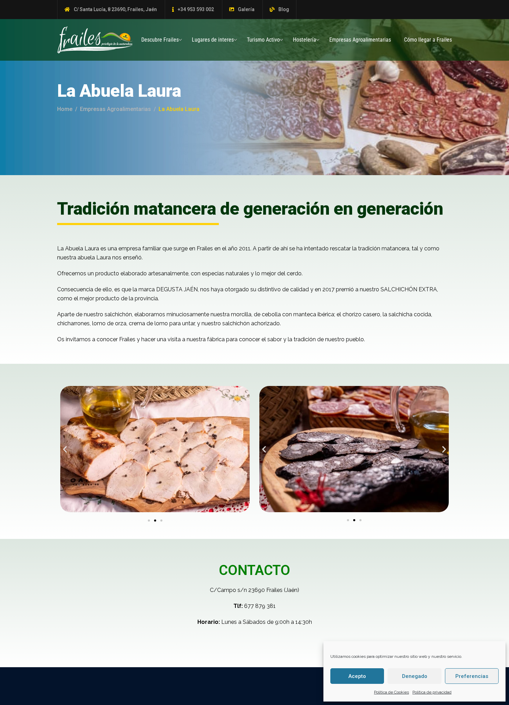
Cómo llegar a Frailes (428, 39)
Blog (283, 9)
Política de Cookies (391, 692)
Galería (246, 9)
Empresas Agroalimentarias (360, 39)
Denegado (414, 676)
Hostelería (304, 39)
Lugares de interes (213, 39)
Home (64, 109)
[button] (65, 449)
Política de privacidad (432, 692)
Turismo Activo (263, 39)
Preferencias (471, 676)
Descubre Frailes (160, 39)
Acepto (357, 676)
